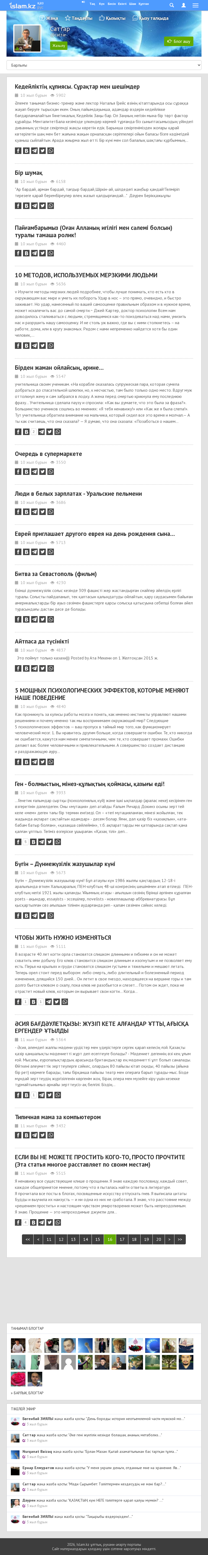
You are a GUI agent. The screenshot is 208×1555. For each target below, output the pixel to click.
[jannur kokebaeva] (85, 1362)
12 (61, 1239)
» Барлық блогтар (27, 1392)
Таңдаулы (82, 18)
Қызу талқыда (153, 18)
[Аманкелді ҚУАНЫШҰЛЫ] (51, 1362)
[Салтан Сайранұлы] (169, 1345)
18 (134, 1239)
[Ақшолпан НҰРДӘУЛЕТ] (35, 1345)
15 (97, 1239)
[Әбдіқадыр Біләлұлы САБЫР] (68, 1345)
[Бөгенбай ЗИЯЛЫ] (135, 1345)
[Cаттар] (119, 1362)
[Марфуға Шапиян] (119, 1345)
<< (27, 1239)
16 (110, 1239)
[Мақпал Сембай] (18, 1379)
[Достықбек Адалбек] (35, 1379)
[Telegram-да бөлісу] (34, 150)
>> (180, 1239)
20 (158, 1239)
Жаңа (52, 18)
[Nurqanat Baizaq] (85, 1345)
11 (49, 1239)
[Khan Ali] (186, 1345)
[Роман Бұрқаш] (186, 1362)
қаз (40, 2)
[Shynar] (51, 1345)
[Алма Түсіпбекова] (152, 1362)
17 (122, 1239)
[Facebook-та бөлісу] (18, 150)
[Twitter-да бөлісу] (42, 150)
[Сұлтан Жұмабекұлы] (152, 1345)
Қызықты (115, 18)
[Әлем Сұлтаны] (135, 1362)
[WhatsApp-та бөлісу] (50, 150)
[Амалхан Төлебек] (102, 1362)
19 (146, 1239)
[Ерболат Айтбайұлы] (102, 1345)
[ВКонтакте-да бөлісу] (26, 150)
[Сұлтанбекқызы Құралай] (18, 1362)
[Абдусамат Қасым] (18, 1345)
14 (85, 1239)
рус (40, 7)
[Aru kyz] (35, 1362)
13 (73, 1239)
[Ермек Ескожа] (68, 1362)
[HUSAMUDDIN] (169, 1362)
